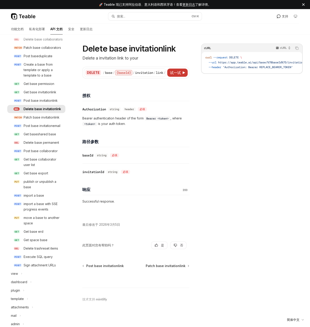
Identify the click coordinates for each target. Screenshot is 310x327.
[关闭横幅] (303, 4)
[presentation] (40, 181)
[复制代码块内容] (297, 48)
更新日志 (188, 4)
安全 (71, 29)
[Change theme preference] (295, 16)
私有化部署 (37, 29)
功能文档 (17, 29)
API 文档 (56, 29)
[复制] (162, 73)
